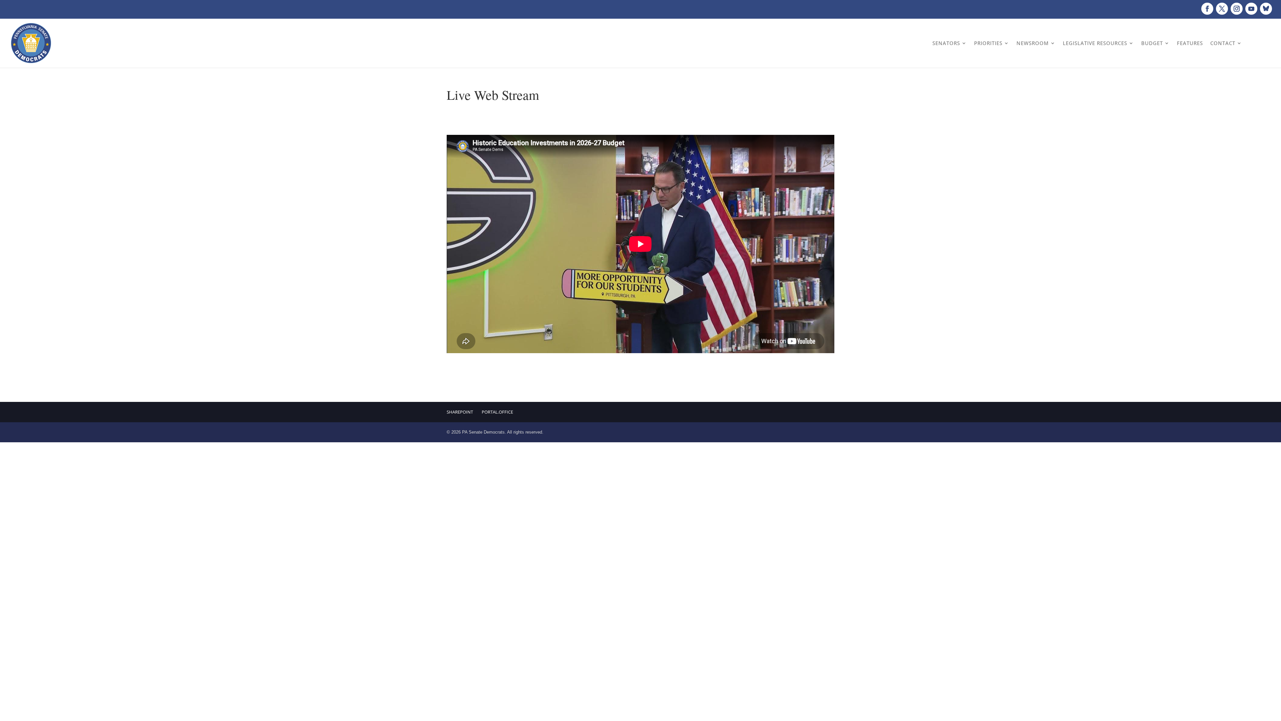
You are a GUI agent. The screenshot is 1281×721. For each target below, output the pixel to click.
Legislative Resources (1095, 43)
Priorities (988, 43)
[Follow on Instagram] (1237, 9)
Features (1190, 43)
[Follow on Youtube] (1251, 9)
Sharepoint (460, 412)
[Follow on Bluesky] (1266, 9)
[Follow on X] (1222, 9)
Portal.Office (497, 412)
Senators (946, 43)
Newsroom (1032, 43)
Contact (1222, 43)
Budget (1152, 43)
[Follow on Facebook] (1207, 9)
